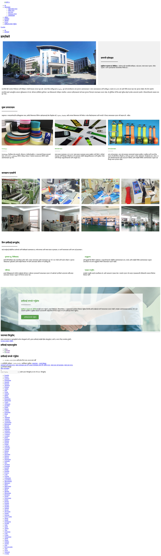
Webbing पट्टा (12, 14)
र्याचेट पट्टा (11, 10)
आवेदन (6, 17)
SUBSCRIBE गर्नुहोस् (7, 341)
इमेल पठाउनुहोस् (5, 368)
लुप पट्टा (10, 12)
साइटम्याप (35, 363)
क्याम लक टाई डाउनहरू (57, 365)
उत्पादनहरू (7, 7)
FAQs (6, 22)
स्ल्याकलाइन (11, 15)
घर (5, 5)
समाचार (6, 20)
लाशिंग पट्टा (47, 365)
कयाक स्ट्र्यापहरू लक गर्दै (36, 365)
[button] (30, 317)
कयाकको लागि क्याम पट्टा (8, 365)
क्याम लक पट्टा (68, 365)
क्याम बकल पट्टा (12, 9)
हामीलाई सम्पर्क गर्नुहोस (10, 24)
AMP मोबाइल (42, 363)
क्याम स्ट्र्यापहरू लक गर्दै (22, 365)
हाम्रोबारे (6, 19)
